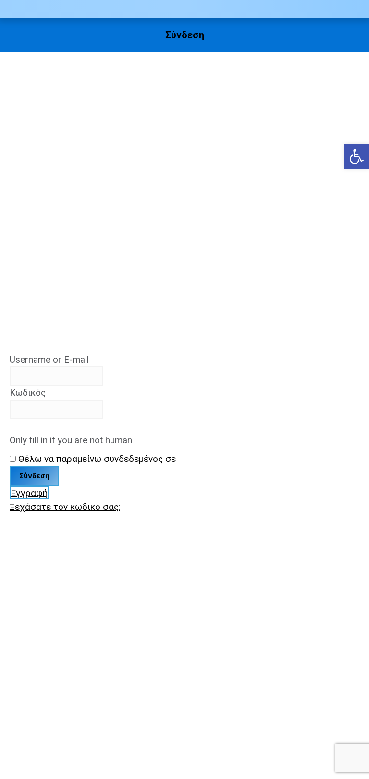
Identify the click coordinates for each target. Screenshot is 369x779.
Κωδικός (28, 392)
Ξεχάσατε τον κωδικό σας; (65, 506)
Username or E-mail (49, 359)
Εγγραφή (29, 492)
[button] (356, 156)
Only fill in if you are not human (71, 440)
